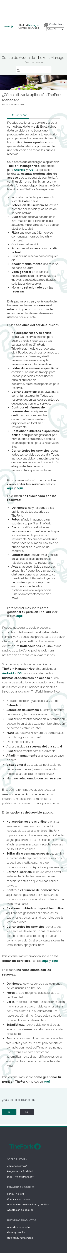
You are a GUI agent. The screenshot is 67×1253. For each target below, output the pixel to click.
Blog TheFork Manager (20, 1176)
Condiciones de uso (18, 1199)
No (27, 1112)
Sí (9, 1112)
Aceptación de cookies (20, 1210)
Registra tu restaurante (20, 1237)
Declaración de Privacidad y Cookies (28, 1204)
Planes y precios (16, 1232)
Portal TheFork (15, 1194)
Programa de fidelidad (20, 1171)
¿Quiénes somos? (17, 1166)
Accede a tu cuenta (18, 1227)
